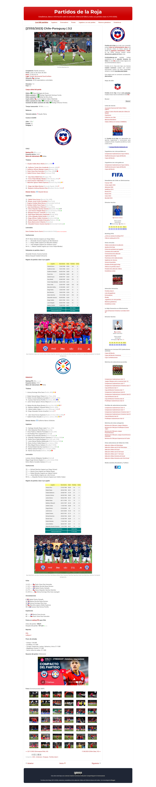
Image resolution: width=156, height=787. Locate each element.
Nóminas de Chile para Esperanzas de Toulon (117, 438)
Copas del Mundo (110, 158)
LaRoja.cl (28, 635)
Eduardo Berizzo (43, 192)
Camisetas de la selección (112, 251)
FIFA (27, 633)
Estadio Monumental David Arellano (40, 76)
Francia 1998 (108, 183)
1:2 (124, 224)
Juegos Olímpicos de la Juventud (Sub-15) (116, 381)
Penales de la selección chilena (113, 269)
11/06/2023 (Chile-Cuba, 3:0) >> (91, 751)
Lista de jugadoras (110, 293)
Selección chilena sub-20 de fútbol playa (116, 447)
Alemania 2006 (109, 187)
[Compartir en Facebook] (38, 755)
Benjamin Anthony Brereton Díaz (38, 188)
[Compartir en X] (36, 755)
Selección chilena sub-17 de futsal (114, 454)
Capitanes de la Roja (110, 255)
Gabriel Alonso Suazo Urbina (36, 173)
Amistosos (39, 757)
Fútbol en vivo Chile (110, 117)
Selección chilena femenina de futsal (115, 456)
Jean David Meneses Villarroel (36, 207)
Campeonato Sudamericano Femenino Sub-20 (118, 394)
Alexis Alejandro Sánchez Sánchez (38, 209)
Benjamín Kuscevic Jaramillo (37, 212)
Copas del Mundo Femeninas (113, 355)
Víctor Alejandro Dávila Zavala (37, 216)
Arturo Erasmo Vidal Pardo (35, 180)
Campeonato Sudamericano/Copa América (117, 153)
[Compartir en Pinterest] (40, 755)
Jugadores (54, 22)
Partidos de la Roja (78, 12)
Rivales (73, 22)
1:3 (123, 339)
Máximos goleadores (104, 22)
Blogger (113, 780)
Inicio (61, 763)
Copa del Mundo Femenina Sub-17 (114, 390)
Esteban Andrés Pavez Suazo (36, 205)
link (114, 61)
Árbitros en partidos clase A (112, 266)
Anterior (30, 763)
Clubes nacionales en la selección (114, 245)
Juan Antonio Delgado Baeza (37, 211)
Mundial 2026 (108, 198)
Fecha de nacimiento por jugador (114, 249)
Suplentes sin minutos (111, 260)
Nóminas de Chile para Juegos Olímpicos (116, 425)
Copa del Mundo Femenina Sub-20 (114, 398)
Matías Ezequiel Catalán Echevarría (38, 220)
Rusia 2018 (108, 193)
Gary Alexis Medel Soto (35, 177)
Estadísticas (117, 22)
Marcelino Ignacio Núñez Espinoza (37, 182)
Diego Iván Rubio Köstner (35, 186)
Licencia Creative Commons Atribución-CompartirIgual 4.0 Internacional (85, 776)
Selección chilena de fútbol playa (114, 445)
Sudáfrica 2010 (109, 189)
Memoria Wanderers (110, 119)
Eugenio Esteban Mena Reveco (36, 203)
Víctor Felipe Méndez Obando (37, 179)
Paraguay (46, 757)
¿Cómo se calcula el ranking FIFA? (114, 236)
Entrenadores (64, 22)
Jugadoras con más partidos (113, 299)
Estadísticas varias (110, 271)
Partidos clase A (53, 757)
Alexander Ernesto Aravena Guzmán (39, 224)
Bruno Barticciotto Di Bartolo (37, 222)
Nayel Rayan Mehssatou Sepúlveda (38, 214)
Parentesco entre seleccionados (114, 258)
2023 (33, 757)
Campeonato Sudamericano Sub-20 (115, 392)
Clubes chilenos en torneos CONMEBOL (116, 121)
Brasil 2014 (108, 191)
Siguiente (95, 763)
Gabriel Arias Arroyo (34, 199)
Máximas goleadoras (111, 301)
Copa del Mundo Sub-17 (111, 388)
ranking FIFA (35, 620)
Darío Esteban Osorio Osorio (34, 231)
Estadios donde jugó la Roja (112, 264)
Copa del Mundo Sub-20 (111, 396)
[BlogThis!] (34, 755)
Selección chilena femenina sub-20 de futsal (117, 458)
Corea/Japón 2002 (110, 185)
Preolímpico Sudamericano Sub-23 (114, 401)
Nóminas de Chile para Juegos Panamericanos (113, 431)
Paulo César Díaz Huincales (35, 171)
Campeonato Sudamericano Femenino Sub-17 (118, 385)
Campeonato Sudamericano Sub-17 (115, 383)
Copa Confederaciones (111, 357)
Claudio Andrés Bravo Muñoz (36, 164)
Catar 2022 (108, 196)
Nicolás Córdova (118, 217)
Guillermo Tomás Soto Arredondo (38, 167)
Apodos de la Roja (110, 247)
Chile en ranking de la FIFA (112, 238)
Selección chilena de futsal (112, 449)
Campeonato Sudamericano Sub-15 (115, 379)
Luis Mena (118, 332)
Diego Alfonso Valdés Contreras (38, 218)
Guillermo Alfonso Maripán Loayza (37, 169)
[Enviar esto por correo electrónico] (32, 755)
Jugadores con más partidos (87, 22)
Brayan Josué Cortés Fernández (37, 201)
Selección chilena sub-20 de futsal (114, 451)
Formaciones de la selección (112, 253)
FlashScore (108, 115)
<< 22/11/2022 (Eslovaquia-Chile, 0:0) (37, 751)
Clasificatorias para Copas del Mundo (115, 156)
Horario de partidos (110, 262)
